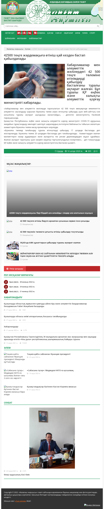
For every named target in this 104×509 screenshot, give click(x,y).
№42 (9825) (13, 282)
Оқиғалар (68, 33)
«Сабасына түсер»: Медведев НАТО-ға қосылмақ (50, 370)
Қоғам (50, 33)
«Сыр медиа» (20, 501)
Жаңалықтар (23, 33)
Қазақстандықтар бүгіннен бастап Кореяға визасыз (51, 386)
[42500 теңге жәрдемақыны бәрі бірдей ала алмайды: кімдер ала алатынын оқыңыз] (52, 170)
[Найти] (98, 26)
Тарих (84, 33)
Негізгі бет (9, 33)
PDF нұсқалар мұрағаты (18, 275)
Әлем (77, 33)
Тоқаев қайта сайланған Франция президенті (48, 354)
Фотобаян (21, 38)
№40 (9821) (13, 291)
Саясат (58, 33)
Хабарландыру (11, 326)
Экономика (39, 33)
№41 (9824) (13, 287)
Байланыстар (35, 38)
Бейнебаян (10, 38)
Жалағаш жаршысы (52, 12)
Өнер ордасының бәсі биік (17, 474)
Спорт (92, 33)
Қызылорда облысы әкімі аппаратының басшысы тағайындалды (35, 316)
